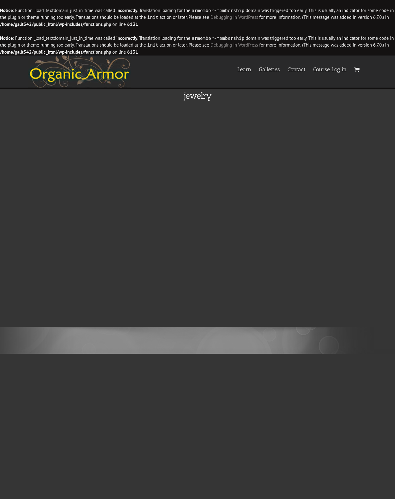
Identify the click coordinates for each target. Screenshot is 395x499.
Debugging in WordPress (234, 17)
